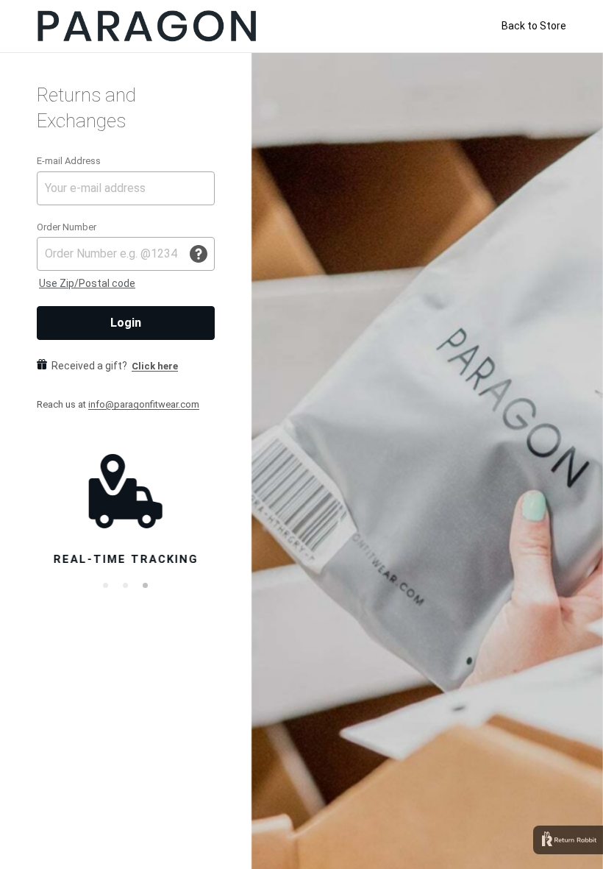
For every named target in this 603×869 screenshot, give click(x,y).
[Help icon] (198, 254)
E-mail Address (69, 160)
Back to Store (534, 26)
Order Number (66, 227)
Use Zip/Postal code (87, 283)
